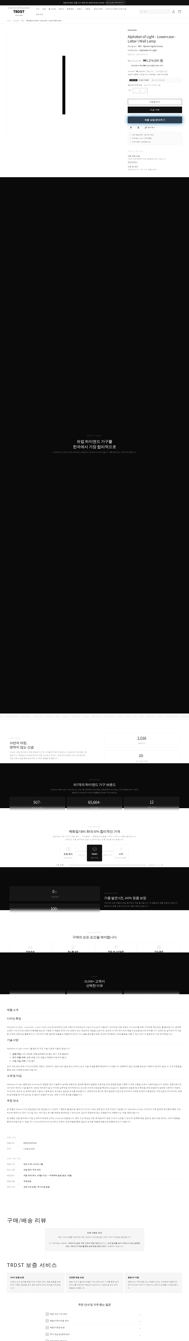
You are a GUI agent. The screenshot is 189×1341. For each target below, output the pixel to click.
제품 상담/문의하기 (155, 119)
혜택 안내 (150, 71)
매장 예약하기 (133, 162)
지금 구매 (155, 110)
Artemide (132, 30)
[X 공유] (138, 127)
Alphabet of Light (148, 50)
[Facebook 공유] (131, 127)
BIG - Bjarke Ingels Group (150, 46)
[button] (37, 9)
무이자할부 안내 (161, 71)
